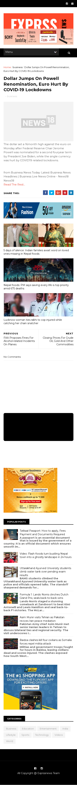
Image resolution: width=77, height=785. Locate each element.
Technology (42, 734)
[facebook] (72, 3)
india (65, 728)
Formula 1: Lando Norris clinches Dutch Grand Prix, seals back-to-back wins (44, 596)
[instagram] (67, 3)
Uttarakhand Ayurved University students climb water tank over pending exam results (45, 572)
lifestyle (11, 734)
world (9, 741)
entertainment (48, 728)
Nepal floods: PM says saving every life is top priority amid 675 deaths (36, 286)
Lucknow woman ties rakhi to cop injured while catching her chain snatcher (33, 321)
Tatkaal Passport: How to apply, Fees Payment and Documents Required (43, 532)
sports (25, 734)
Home (7, 67)
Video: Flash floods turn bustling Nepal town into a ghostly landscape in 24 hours (45, 555)
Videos (59, 734)
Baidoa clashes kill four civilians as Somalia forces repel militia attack (46, 641)
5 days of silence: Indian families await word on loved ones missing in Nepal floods (36, 252)
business (18, 67)
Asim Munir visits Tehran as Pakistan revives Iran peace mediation (42, 619)
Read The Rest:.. (14, 184)
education (28, 728)
